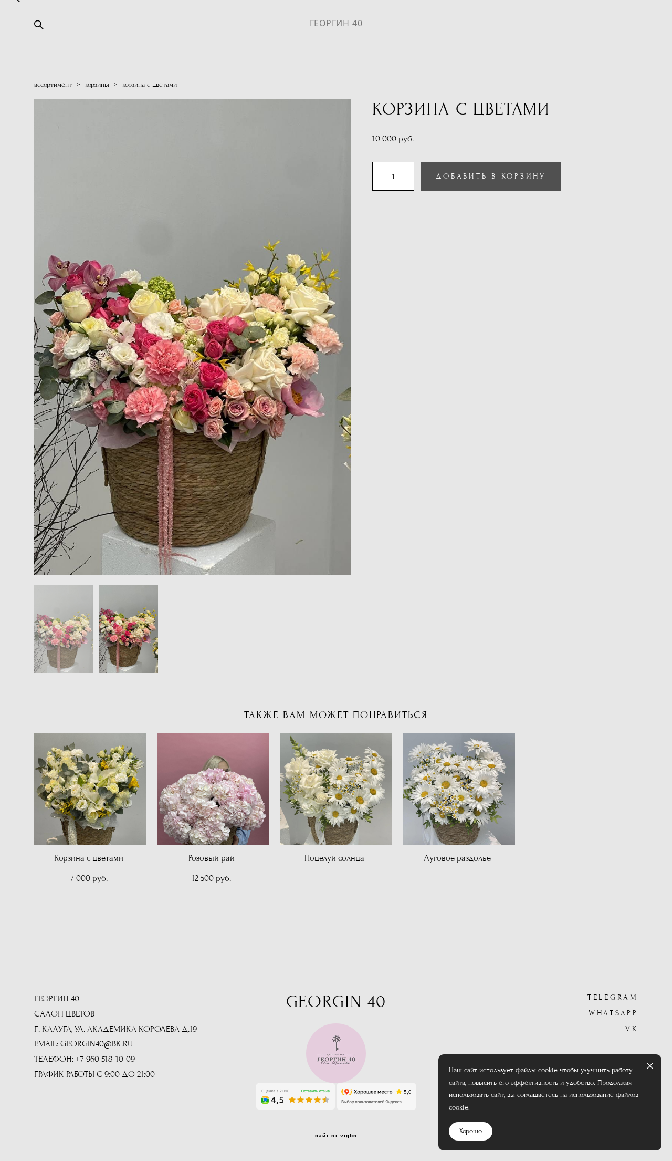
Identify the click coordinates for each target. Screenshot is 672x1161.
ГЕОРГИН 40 (336, 23)
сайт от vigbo (336, 1135)
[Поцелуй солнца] (336, 789)
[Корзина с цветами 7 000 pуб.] (90, 789)
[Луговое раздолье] (459, 789)
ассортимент (53, 84)
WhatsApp (613, 1013)
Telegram (612, 997)
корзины (97, 84)
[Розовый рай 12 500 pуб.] (213, 789)
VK (631, 1028)
